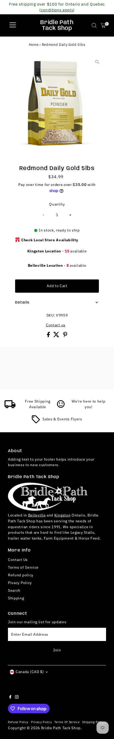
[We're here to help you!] (61, 406)
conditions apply (57, 9)
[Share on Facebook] (49, 335)
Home (34, 44)
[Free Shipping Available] (10, 406)
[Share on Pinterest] (65, 335)
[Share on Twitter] (56, 335)
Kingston (62, 515)
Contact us (55, 325)
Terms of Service (23, 567)
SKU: (50, 315)
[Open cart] (103, 25)
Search (14, 590)
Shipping (16, 598)
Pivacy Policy (20, 582)
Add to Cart (57, 285)
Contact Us (18, 559)
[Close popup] (105, 661)
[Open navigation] (12, 25)
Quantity (57, 204)
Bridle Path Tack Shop (56, 25)
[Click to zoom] (97, 62)
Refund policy (20, 575)
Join (57, 650)
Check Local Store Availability (49, 240)
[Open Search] (94, 25)
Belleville (37, 515)
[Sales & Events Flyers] (36, 422)
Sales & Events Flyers (62, 419)
